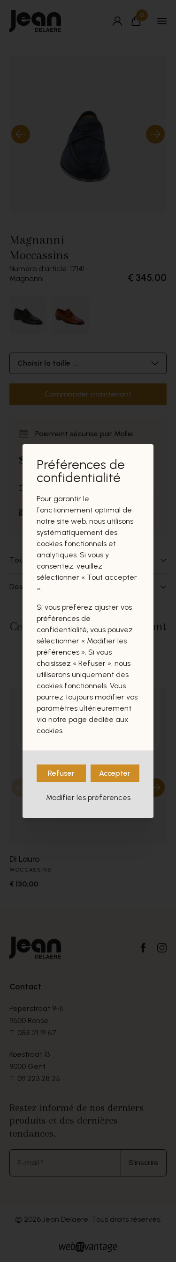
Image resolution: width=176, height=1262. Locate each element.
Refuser (61, 773)
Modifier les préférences (88, 797)
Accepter (114, 773)
